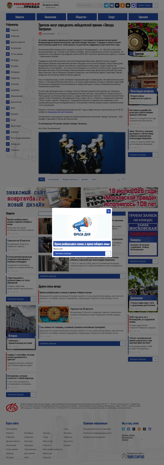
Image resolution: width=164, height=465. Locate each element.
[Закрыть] (108, 211)
